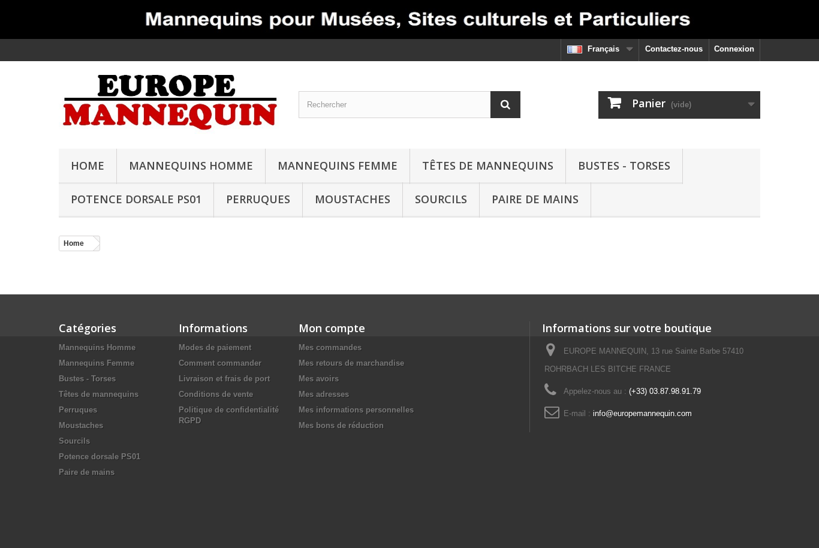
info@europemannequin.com (642, 413)
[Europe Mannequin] (170, 102)
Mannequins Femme (338, 165)
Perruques (258, 199)
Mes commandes (330, 347)
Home (87, 165)
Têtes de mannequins (487, 165)
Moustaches (352, 199)
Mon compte (332, 328)
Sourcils (441, 199)
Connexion (734, 48)
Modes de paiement (215, 347)
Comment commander (220, 363)
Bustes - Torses (624, 165)
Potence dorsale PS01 (136, 199)
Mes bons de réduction (341, 425)
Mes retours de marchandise (351, 363)
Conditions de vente (216, 394)
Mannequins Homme (191, 165)
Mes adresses (324, 394)
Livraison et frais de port (224, 378)
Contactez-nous (674, 48)
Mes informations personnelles (356, 409)
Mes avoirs (319, 378)
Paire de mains (535, 199)
